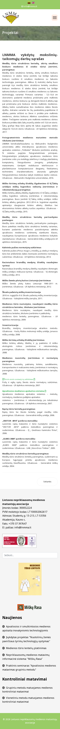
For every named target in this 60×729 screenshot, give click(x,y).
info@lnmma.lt (30, 6)
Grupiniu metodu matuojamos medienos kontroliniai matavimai (27, 689)
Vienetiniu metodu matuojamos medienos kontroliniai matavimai (28, 700)
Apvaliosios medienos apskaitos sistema (23, 391)
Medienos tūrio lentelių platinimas (26, 648)
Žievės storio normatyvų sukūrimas (19, 379)
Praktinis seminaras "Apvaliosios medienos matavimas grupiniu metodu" (29, 667)
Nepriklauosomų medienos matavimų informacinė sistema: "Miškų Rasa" (26, 657)
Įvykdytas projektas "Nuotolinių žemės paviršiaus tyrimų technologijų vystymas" (26, 639)
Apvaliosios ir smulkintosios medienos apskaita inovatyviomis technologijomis (26, 628)
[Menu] (55, 18)
